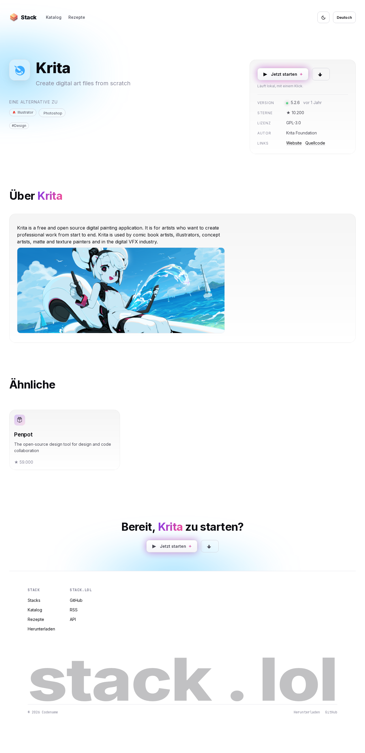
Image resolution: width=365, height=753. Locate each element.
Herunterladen (41, 628)
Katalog (53, 17)
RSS (74, 609)
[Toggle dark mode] (323, 17)
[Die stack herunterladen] (321, 74)
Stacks (34, 600)
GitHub (76, 600)
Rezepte (76, 17)
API (73, 619)
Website (294, 142)
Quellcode (315, 142)
